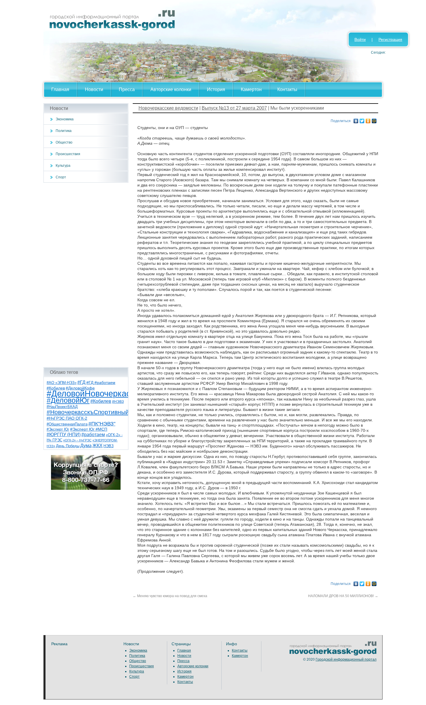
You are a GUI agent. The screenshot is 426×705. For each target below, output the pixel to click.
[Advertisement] (85, 275)
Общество (64, 142)
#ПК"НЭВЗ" (101, 424)
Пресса (127, 89)
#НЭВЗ (118, 402)
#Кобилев (100, 401)
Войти (360, 39)
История (216, 89)
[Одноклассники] (368, 119)
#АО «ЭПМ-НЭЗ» (62, 382)
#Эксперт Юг (58, 429)
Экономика (65, 119)
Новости (94, 89)
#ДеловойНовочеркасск (93, 393)
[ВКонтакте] (356, 119)
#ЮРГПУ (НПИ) (64, 434)
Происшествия (68, 154)
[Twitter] (362, 119)
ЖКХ (97, 445)
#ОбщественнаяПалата (67, 424)
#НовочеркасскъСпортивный (88, 412)
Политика (64, 131)
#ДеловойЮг (68, 400)
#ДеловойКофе (80, 388)
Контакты (287, 89)
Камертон (251, 89)
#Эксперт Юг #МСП (88, 429)
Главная (60, 89)
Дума (86, 445)
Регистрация (390, 39)
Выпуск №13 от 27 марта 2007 (234, 108)
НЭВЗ (108, 446)
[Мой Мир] (374, 119)
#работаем (93, 434)
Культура (63, 166)
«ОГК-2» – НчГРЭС (77, 440)
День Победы (67, 446)
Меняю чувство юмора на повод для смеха (170, 596)
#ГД (81, 382)
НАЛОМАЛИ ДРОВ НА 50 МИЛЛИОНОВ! (343, 596)
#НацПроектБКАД (62, 407)
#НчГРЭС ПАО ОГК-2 (67, 418)
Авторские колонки (170, 89)
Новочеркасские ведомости (168, 108)
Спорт (61, 177)
